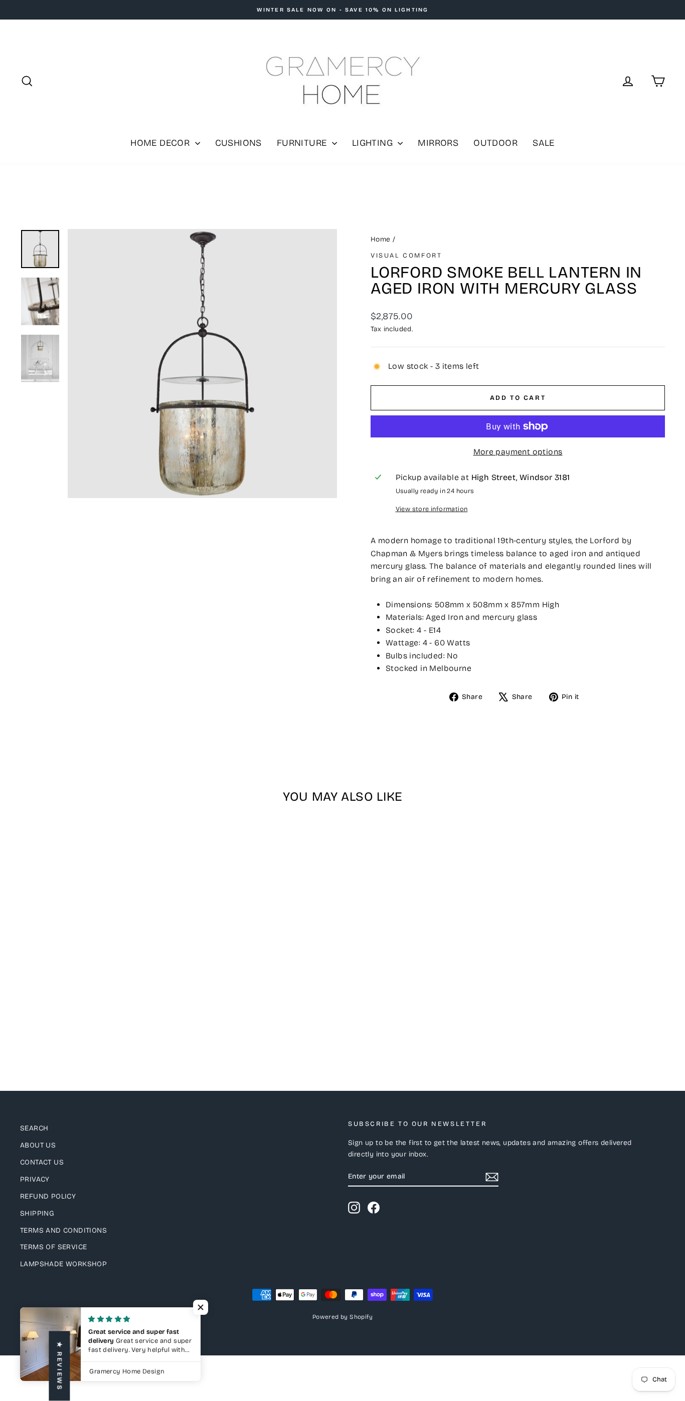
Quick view (96, 970)
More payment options (518, 451)
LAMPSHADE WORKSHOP (63, 1264)
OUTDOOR (495, 142)
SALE (544, 142)
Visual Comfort (406, 256)
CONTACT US (42, 1162)
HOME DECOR (161, 142)
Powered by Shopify (342, 1316)
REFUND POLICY (48, 1196)
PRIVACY (35, 1179)
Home (381, 239)
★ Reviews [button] (59, 1366)
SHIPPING (37, 1213)
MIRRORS (438, 142)
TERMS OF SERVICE (53, 1247)
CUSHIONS (238, 142)
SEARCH (34, 1128)
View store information (432, 509)
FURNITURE (303, 142)
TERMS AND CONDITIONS (63, 1230)
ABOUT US (38, 1145)
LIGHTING (374, 142)
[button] (200, 1307)
